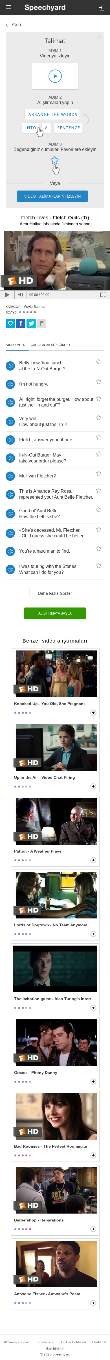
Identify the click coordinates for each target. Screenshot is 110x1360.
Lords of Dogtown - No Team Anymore (50, 925)
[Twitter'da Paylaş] (31, 323)
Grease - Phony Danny (35, 1072)
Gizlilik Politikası (73, 1342)
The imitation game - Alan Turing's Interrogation (55, 998)
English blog (45, 1342)
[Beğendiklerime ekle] (10, 323)
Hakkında (99, 1342)
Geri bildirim (55, 1349)
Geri (16, 24)
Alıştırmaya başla (55, 613)
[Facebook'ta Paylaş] (20, 323)
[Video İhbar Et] (41, 323)
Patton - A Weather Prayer (38, 851)
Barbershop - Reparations (39, 1220)
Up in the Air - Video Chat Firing (44, 777)
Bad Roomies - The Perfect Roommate (50, 1146)
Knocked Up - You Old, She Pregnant (49, 703)
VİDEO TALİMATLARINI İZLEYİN (52, 196)
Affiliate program (16, 1342)
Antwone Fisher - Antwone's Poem (47, 1294)
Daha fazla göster (55, 593)
